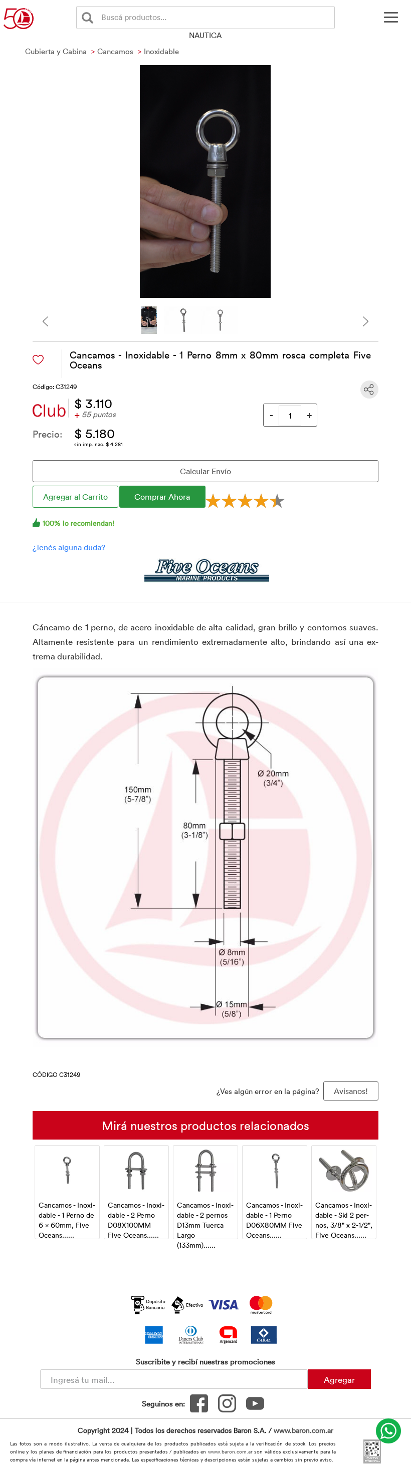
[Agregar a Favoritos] (38, 359)
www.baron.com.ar (303, 1430)
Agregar (339, 1379)
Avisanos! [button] (351, 1091)
